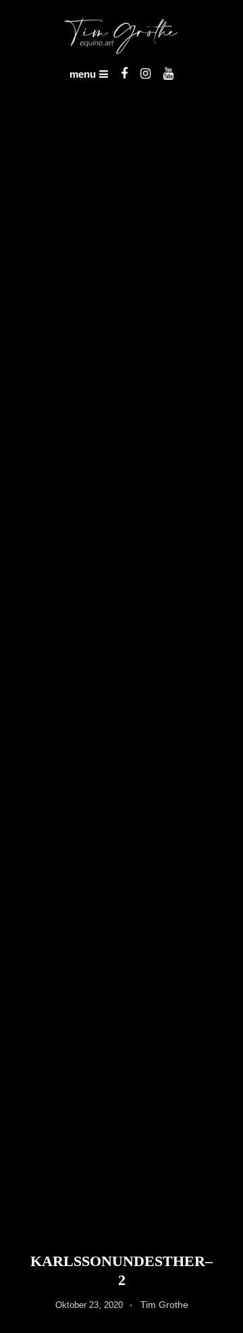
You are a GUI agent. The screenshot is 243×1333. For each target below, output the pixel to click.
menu (83, 74)
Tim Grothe (164, 1304)
